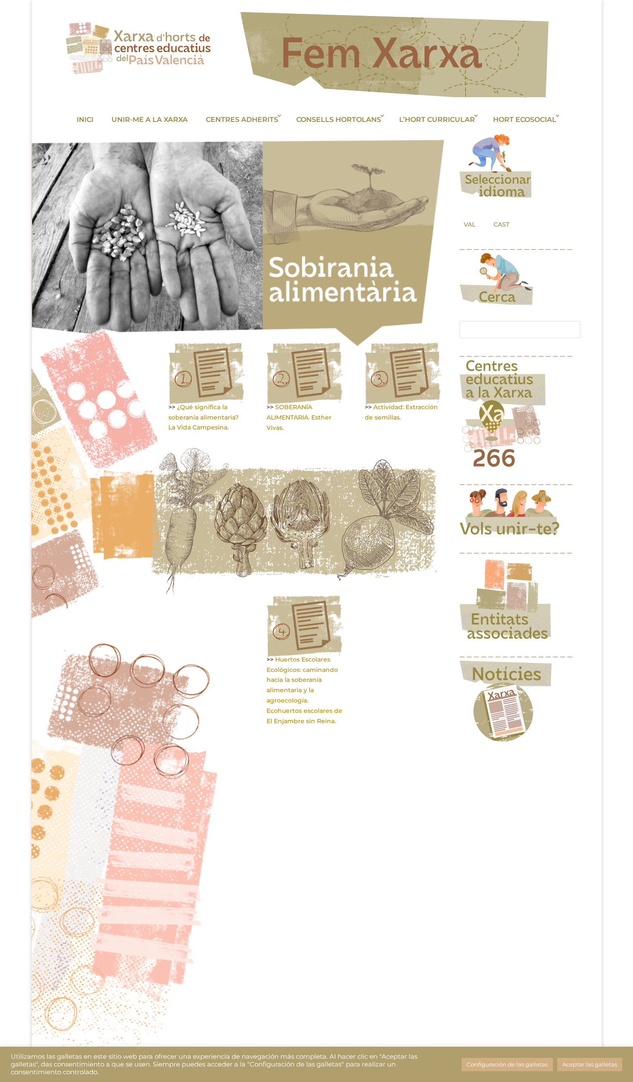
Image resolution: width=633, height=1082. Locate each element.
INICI (85, 119)
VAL (469, 224)
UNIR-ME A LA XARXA (150, 119)
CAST (501, 224)
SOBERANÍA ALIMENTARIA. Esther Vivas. (299, 417)
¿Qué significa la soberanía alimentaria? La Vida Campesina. (203, 417)
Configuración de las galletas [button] (507, 1064)
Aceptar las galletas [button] (589, 1064)
